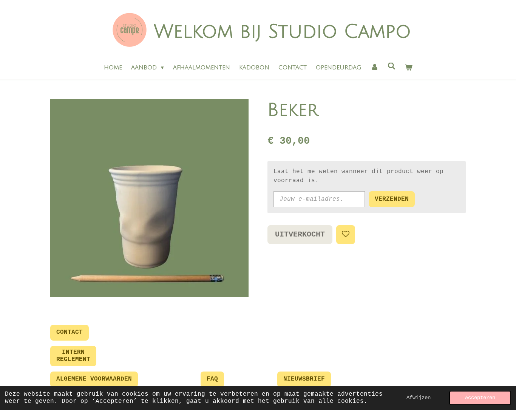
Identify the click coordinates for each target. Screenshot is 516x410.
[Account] (374, 67)
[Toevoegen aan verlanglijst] (345, 234)
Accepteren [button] (480, 398)
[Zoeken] (391, 66)
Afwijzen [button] (418, 398)
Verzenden (392, 199)
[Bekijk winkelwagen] (408, 67)
